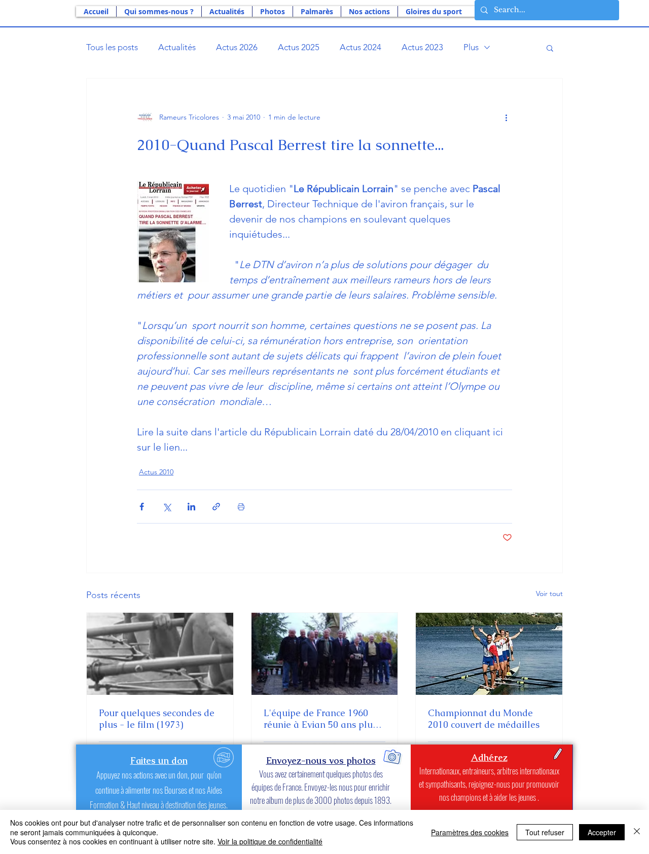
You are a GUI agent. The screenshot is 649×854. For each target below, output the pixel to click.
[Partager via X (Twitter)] (166, 506)
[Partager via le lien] (216, 506)
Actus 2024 (360, 47)
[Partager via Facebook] (142, 506)
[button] (158, 11)
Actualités (177, 47)
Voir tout (549, 593)
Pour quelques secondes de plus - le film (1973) (156, 718)
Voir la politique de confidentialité (270, 841)
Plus (471, 47)
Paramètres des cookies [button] (470, 832)
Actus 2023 (422, 47)
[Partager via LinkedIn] (191, 506)
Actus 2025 (298, 47)
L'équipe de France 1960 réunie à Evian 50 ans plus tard (320, 718)
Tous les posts (112, 47)
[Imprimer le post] (241, 506)
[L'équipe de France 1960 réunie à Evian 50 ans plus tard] (324, 654)
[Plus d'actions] (506, 117)
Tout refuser (544, 832)
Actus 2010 (156, 471)
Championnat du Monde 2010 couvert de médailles (483, 718)
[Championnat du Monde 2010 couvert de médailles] (489, 654)
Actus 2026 (237, 47)
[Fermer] (637, 832)
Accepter (602, 832)
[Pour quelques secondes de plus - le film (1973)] (160, 654)
